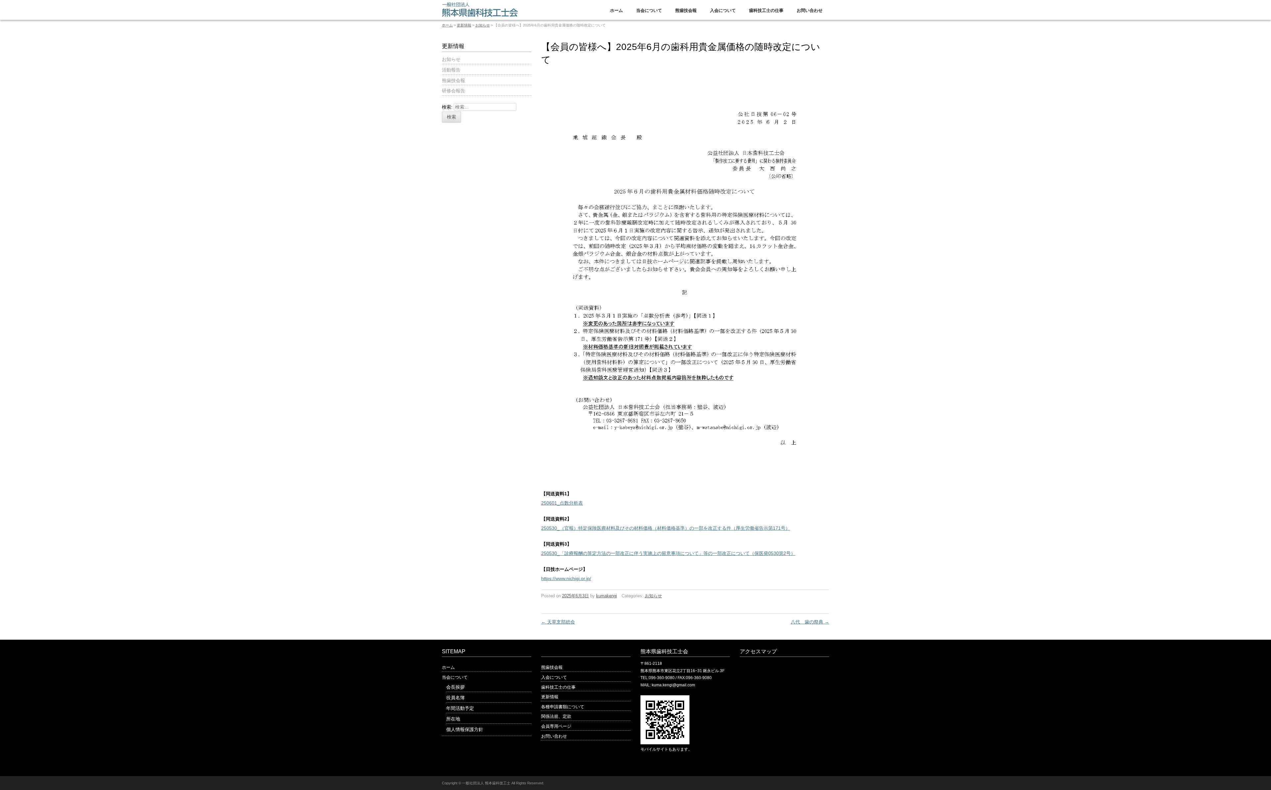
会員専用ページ (556, 726)
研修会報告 (453, 90)
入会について (723, 10)
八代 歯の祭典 (810, 621)
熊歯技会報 (686, 10)
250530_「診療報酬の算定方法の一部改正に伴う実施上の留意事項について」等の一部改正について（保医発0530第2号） (668, 553)
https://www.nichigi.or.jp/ (566, 578)
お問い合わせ (810, 10)
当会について (649, 10)
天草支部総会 (558, 621)
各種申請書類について (562, 706)
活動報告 (451, 70)
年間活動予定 (460, 708)
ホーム (616, 10)
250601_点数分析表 (562, 503)
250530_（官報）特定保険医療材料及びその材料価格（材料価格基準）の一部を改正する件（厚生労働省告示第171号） (665, 528)
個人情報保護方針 (464, 729)
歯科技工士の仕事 (766, 10)
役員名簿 (455, 697)
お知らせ (482, 25)
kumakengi (606, 595)
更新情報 (464, 25)
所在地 (453, 718)
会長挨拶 (455, 687)
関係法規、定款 (556, 716)
